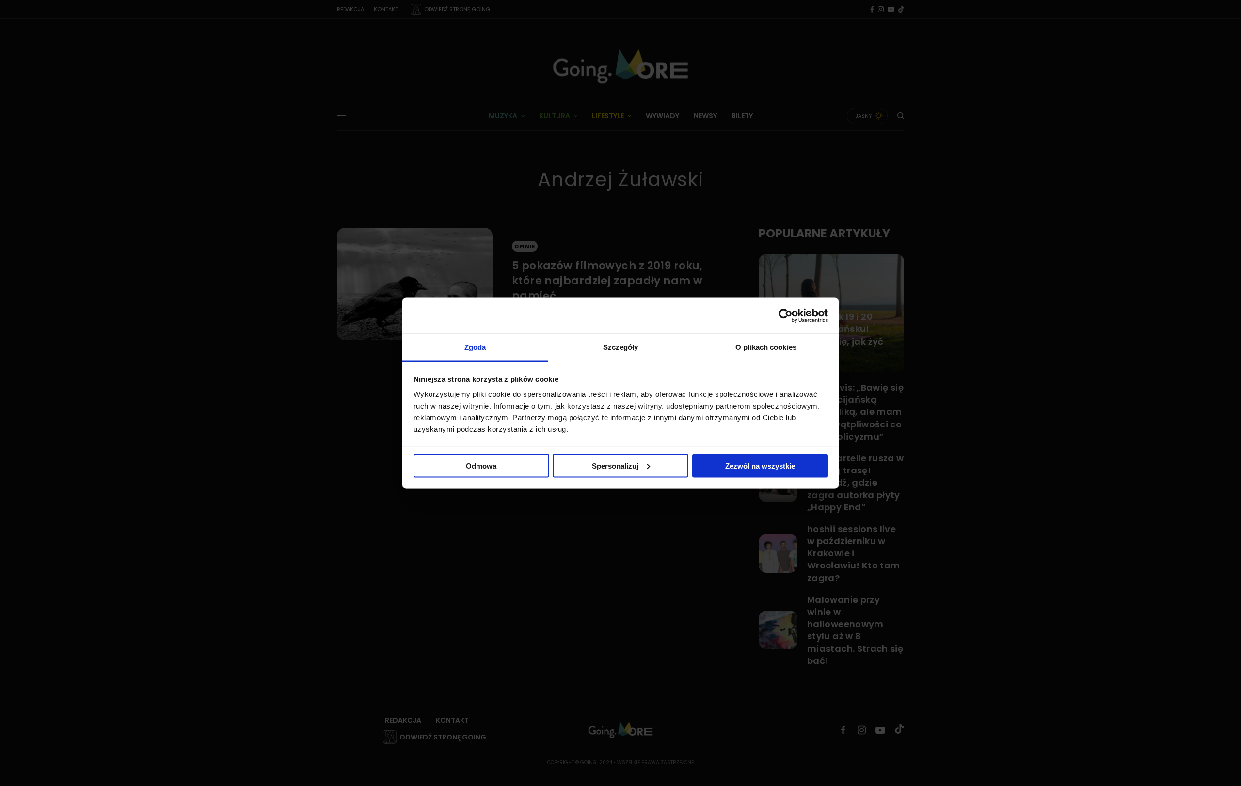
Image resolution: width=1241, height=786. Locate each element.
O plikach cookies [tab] (765, 347)
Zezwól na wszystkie (760, 465)
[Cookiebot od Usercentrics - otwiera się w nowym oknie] (785, 315)
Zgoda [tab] (475, 347)
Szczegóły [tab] (620, 347)
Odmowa (481, 465)
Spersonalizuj (615, 465)
